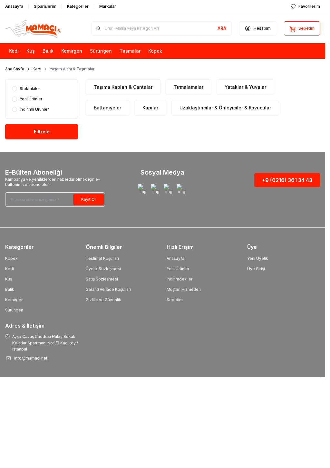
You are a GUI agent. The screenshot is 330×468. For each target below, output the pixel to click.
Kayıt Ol (88, 199)
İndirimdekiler (179, 279)
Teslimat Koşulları (102, 258)
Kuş (8, 279)
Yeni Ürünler (178, 268)
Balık (9, 289)
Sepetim (175, 299)
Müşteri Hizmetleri (184, 289)
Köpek (11, 258)
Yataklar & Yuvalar (245, 87)
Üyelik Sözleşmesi (103, 268)
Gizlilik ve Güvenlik (103, 299)
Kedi (37, 68)
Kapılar (150, 107)
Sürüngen (14, 310)
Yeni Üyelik (257, 258)
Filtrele (42, 131)
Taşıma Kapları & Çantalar (123, 87)
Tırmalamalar (188, 87)
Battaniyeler (107, 107)
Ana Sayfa (14, 68)
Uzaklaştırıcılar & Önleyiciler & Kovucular (225, 107)
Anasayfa (175, 258)
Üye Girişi (256, 268)
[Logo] (38, 28)
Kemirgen (14, 299)
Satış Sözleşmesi (102, 279)
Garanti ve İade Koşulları (108, 289)
